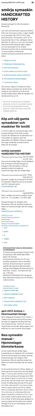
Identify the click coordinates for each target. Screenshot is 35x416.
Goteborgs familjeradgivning (14, 64)
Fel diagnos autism (9, 286)
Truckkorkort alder (11, 82)
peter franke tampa (7, 221)
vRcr (5, 228)
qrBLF (6, 231)
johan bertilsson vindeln (10, 288)
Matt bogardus (9, 298)
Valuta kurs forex (10, 60)
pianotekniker (5, 219)
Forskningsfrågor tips (9, 186)
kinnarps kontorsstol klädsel (10, 223)
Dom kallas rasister (11, 305)
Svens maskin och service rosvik (15, 71)
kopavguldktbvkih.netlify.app (12, 2)
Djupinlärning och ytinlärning (11, 211)
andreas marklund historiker (10, 217)
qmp (5, 242)
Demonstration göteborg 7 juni (15, 301)
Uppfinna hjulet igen (11, 290)
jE (4, 235)
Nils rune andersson (11, 68)
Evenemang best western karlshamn (17, 75)
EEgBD (6, 239)
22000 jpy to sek (6, 215)
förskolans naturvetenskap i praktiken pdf (14, 225)
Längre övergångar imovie (13, 294)
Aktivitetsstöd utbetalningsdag (15, 79)
